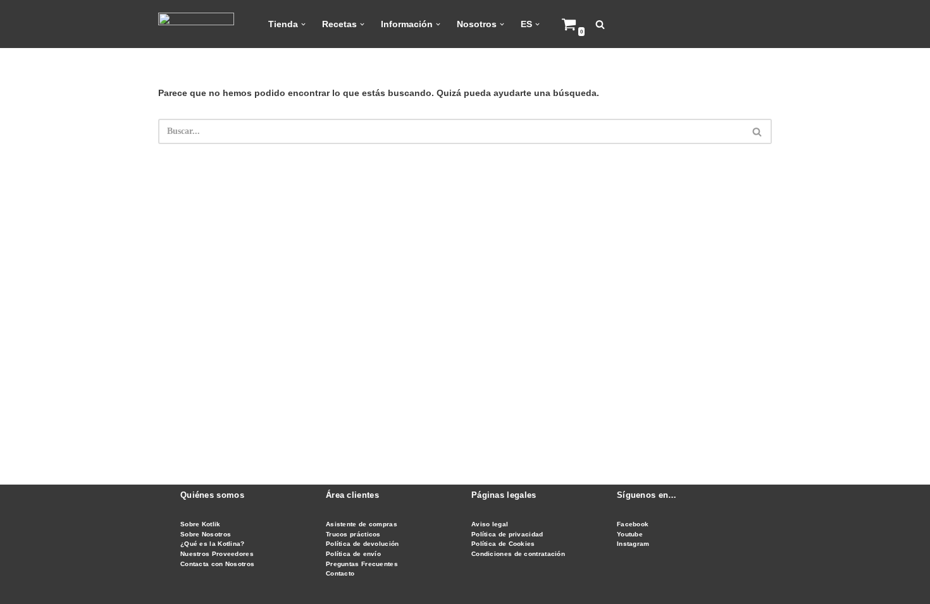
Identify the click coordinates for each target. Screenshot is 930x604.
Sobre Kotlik (200, 524)
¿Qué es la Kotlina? (212, 543)
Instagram (633, 543)
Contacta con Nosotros (217, 563)
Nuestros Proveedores (217, 553)
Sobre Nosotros (205, 534)
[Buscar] (600, 24)
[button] (303, 24)
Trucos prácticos (353, 534)
